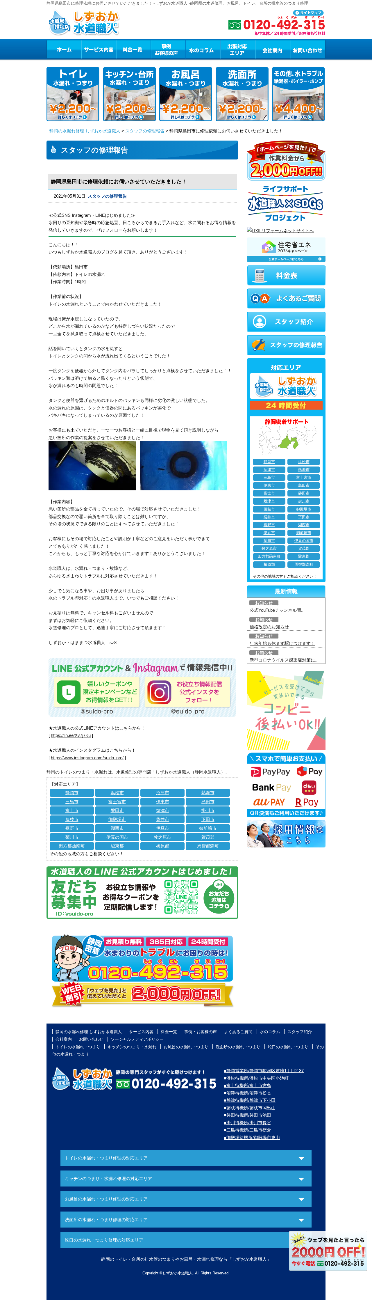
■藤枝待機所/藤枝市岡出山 (250, 1107)
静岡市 (71, 792)
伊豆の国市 (117, 837)
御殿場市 (117, 819)
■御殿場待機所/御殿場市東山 (252, 1137)
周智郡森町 (208, 845)
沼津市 (162, 792)
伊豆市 (162, 828)
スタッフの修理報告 (144, 130)
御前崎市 (208, 828)
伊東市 (162, 801)
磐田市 (117, 810)
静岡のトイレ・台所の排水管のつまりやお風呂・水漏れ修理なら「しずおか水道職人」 (186, 1259)
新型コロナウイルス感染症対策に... (284, 659)
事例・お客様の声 (168, 49)
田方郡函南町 (72, 845)
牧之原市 (162, 837)
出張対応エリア (238, 49)
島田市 (207, 801)
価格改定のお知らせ (269, 626)
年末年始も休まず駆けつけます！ (282, 643)
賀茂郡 (207, 837)
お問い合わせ (308, 49)
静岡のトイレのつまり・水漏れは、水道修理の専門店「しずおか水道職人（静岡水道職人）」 (138, 771)
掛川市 (207, 810)
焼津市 (162, 810)
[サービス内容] (88, 49)
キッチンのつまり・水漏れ (132, 1046)
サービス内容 (98, 49)
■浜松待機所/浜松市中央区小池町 (256, 1078)
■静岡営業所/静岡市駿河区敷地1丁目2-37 (264, 1070)
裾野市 (71, 828)
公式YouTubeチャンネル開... (277, 610)
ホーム (63, 49)
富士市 (71, 810)
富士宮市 (117, 801)
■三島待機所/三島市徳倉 (247, 1129)
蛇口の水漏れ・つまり (288, 1046)
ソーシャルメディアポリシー (137, 1039)
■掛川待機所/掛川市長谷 (247, 1122)
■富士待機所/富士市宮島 (247, 1085)
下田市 (207, 819)
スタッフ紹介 (299, 1031)
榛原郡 (162, 845)
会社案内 (272, 49)
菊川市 (71, 837)
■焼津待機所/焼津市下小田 (250, 1100)
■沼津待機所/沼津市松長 (247, 1092)
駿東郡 (117, 845)
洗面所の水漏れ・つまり (238, 1046)
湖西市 (117, 828)
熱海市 (207, 792)
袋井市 (162, 819)
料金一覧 (133, 49)
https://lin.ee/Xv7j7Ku (71, 735)
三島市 (71, 801)
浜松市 (117, 792)
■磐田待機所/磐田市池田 (247, 1115)
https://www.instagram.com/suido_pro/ (87, 757)
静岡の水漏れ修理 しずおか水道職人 (84, 130)
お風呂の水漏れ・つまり (186, 1046)
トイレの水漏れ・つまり (78, 1046)
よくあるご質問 (238, 1031)
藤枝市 (71, 819)
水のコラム (203, 49)
